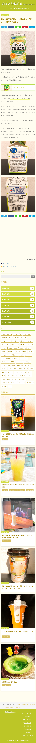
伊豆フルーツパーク (7, 372)
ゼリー (11, 337)
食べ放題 (4, 386)
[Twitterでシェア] (4, 27)
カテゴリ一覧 (26, 713)
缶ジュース (23, 344)
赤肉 (12, 341)
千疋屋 (31, 369)
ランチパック (5, 383)
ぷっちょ (4, 369)
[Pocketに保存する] (25, 27)
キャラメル (15, 376)
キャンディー (23, 376)
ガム (3, 358)
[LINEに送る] (18, 27)
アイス (3, 334)
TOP (3, 705)
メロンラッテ (24, 358)
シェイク (24, 351)
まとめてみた (28, 735)
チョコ (26, 369)
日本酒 (3, 379)
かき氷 (10, 369)
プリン (21, 355)
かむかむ (30, 351)
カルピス (13, 266)
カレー (3, 365)
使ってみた (27, 723)
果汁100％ (4, 337)
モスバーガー (15, 344)
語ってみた (27, 726)
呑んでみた (27, 729)
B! (32, 27)
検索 (32, 276)
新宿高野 (9, 348)
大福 (8, 365)
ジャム (16, 372)
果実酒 (12, 362)
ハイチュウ (23, 372)
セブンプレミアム (18, 348)
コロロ (29, 372)
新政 (30, 376)
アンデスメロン (6, 355)
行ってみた (27, 732)
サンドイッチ (18, 337)
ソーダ (15, 334)
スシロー (27, 365)
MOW (3, 376)
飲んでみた (6, 263)
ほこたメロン (5, 362)
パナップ (4, 351)
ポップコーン (30, 383)
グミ (9, 386)
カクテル (7, 344)
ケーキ (17, 341)
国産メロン (11, 351)
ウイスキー (27, 362)
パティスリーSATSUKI (26, 341)
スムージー (20, 365)
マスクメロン (7, 266)
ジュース (9, 334)
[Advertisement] (18, 239)
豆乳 (25, 337)
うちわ (8, 376)
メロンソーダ (5, 341)
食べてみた (27, 716)
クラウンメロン (18, 369)
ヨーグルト (14, 383)
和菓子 (13, 365)
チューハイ (22, 383)
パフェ (18, 351)
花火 (20, 334)
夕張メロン (15, 355)
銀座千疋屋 (10, 379)
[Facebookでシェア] (11, 27)
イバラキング (21, 379)
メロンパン (28, 355)
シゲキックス (15, 358)
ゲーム (3, 348)
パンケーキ (19, 362)
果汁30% (27, 348)
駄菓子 (8, 358)
